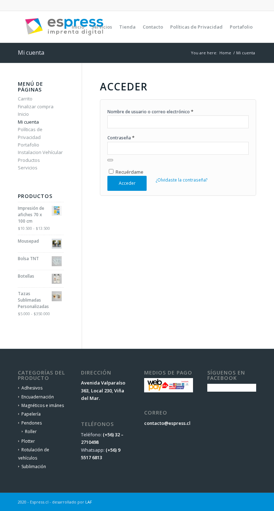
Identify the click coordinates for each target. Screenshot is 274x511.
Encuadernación (37, 397)
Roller (31, 431)
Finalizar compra (36, 106)
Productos (29, 160)
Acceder (127, 183)
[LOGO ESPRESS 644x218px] (64, 27)
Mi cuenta (31, 52)
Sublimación (33, 466)
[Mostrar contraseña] (110, 160)
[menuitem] (78, 27)
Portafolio (28, 145)
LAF (88, 502)
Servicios (27, 167)
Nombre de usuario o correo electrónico (150, 111)
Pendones (31, 423)
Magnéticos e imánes (42, 405)
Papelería (31, 414)
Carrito (25, 98)
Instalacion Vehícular (40, 152)
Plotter (28, 441)
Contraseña (121, 137)
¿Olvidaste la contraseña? (182, 180)
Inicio (23, 114)
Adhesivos (31, 388)
